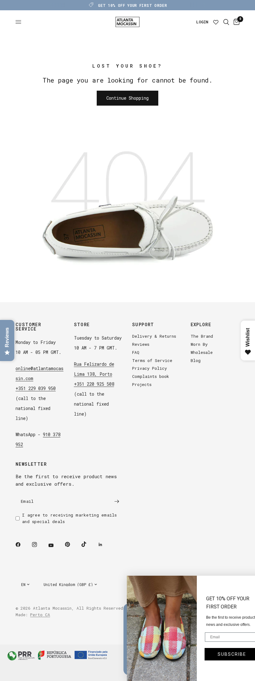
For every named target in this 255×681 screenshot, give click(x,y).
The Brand (202, 336)
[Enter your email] (116, 501)
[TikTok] (88, 544)
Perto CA (40, 614)
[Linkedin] (105, 544)
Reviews (140, 344)
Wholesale (202, 352)
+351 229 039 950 (36, 388)
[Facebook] (22, 544)
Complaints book (150, 376)
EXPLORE (201, 324)
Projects (141, 384)
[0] (235, 22)
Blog (196, 360)
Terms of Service (152, 360)
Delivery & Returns (154, 336)
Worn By (199, 344)
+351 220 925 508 (94, 384)
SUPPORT (143, 324)
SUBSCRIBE (220, 654)
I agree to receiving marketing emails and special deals (69, 518)
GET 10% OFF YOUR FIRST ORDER (132, 5)
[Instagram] (39, 544)
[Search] (226, 22)
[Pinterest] (72, 544)
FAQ (135, 352)
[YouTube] (55, 545)
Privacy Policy (149, 368)
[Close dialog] (247, 583)
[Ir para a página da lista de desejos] (216, 22)
